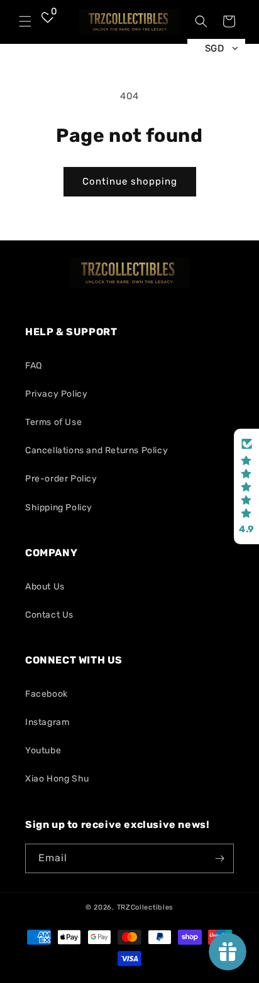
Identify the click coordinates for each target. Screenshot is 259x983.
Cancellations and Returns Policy (96, 450)
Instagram (47, 722)
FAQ (33, 365)
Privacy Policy (56, 394)
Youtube (43, 750)
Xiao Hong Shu (57, 778)
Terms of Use (53, 422)
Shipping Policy (58, 507)
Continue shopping (129, 181)
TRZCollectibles (145, 907)
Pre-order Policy (61, 478)
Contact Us (49, 615)
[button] (25, 21)
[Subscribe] (219, 858)
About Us (45, 586)
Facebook (46, 694)
